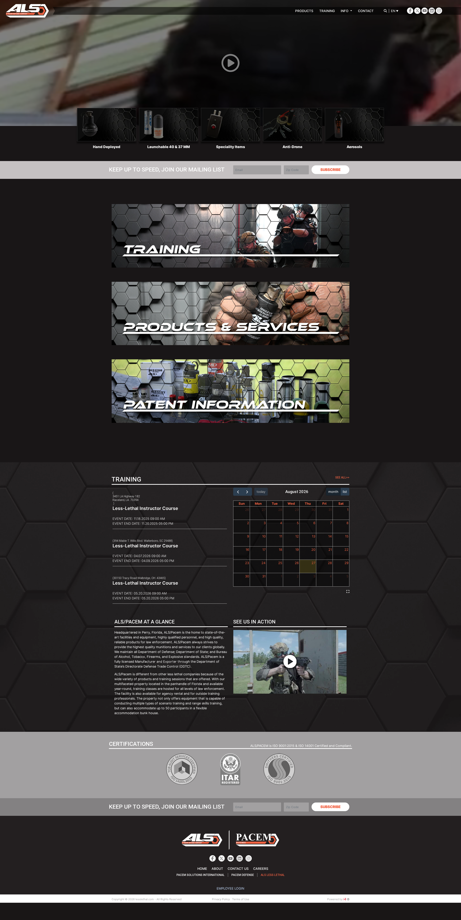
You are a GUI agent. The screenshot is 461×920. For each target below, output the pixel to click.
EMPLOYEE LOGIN (230, 888)
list (345, 492)
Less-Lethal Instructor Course (145, 508)
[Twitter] (417, 11)
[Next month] (247, 492)
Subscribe (330, 170)
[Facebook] (410, 11)
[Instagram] (432, 11)
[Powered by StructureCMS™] (348, 899)
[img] (347, 591)
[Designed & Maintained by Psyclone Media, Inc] (344, 899)
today (261, 492)
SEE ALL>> (342, 477)
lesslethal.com (30, 11)
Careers (260, 869)
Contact (366, 11)
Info (345, 11)
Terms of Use (240, 899)
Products (304, 11)
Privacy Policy (221, 899)
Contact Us (238, 869)
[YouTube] (424, 11)
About (217, 869)
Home (202, 869)
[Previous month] (238, 492)
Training (327, 11)
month (333, 492)
